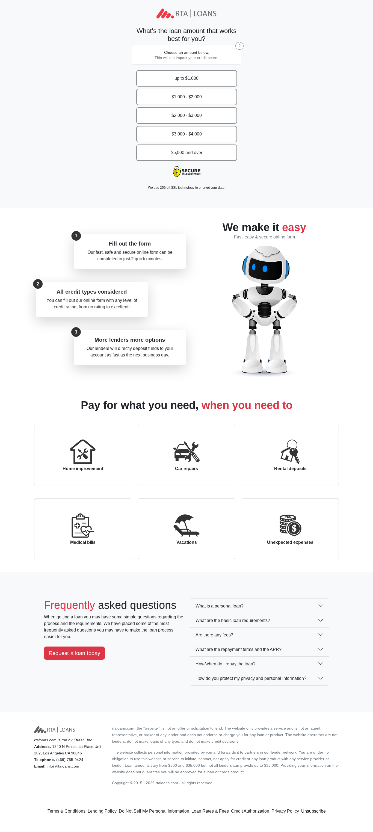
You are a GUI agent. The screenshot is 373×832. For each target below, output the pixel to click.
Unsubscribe (313, 811)
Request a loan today (74, 653)
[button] (239, 46)
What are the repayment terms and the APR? (239, 649)
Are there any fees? (214, 635)
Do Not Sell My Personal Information (154, 811)
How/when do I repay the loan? (226, 664)
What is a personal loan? (220, 606)
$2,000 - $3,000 (186, 115)
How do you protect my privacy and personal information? (251, 678)
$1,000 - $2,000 (186, 97)
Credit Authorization (250, 811)
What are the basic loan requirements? (233, 620)
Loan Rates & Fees (210, 811)
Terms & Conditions (66, 811)
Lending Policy (102, 811)
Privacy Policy (285, 811)
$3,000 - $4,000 (186, 134)
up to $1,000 (186, 78)
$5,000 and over (186, 152)
